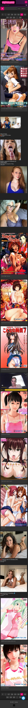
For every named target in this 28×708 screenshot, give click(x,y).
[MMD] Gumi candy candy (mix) (8, 641)
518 (12, 14)
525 (14, 17)
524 (11, 17)
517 (9, 14)
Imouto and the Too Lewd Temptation (10, 62)
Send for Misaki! (5, 687)
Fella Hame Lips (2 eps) (6, 481)
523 (7, 17)
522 (25, 14)
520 (18, 14)
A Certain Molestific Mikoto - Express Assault (11, 108)
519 (15, 14)
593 (20, 17)
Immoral (3, 527)
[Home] (9, 2)
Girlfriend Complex (5, 434)
